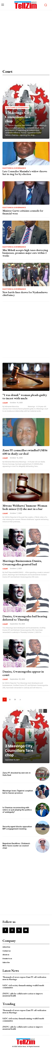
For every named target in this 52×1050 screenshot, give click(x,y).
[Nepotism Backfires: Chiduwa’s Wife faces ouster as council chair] (42, 846)
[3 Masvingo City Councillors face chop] (26, 735)
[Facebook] (5, 930)
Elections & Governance (17, 107)
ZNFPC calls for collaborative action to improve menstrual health (23, 994)
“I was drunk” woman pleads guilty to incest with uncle (25, 396)
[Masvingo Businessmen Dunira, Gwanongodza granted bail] (26, 543)
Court (5, 403)
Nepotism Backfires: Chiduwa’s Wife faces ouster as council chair (16, 845)
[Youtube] (26, 930)
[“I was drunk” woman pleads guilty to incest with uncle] (26, 377)
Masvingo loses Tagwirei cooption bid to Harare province (18, 792)
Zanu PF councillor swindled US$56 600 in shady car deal (25, 451)
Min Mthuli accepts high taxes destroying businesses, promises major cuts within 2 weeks (25, 252)
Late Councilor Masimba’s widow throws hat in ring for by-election (25, 173)
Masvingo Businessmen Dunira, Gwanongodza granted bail (22, 562)
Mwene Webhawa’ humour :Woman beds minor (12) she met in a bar (25, 507)
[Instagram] (12, 930)
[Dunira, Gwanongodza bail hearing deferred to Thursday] (26, 598)
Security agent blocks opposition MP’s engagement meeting (17, 827)
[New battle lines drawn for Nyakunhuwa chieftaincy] (26, 274)
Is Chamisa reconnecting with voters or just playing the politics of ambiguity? (17, 809)
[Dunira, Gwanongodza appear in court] (26, 653)
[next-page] (20, 699)
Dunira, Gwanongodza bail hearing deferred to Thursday (25, 617)
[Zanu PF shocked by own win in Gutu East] (42, 774)
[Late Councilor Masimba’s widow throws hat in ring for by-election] (26, 153)
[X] (19, 930)
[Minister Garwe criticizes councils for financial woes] (26, 193)
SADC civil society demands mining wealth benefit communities (23, 986)
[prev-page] (40, 711)
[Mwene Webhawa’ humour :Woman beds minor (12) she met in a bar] (26, 487)
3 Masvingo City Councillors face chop (18, 116)
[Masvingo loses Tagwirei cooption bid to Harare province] (42, 792)
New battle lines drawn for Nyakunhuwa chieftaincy (25, 294)
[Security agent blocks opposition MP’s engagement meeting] (42, 828)
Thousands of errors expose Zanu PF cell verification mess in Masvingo (24, 978)
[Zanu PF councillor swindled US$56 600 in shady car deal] (26, 432)
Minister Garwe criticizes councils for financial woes (23, 212)
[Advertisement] (26, 37)
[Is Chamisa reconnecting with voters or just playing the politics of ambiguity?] (42, 810)
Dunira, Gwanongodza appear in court (23, 673)
